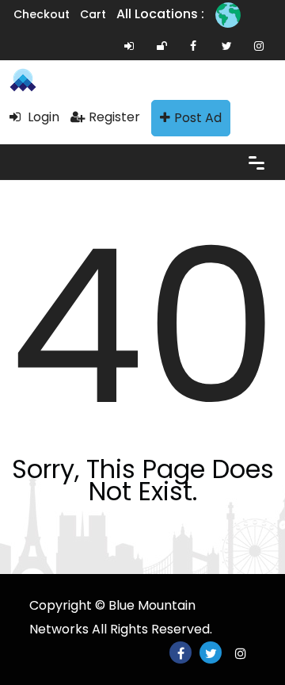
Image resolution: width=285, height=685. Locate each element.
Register (114, 117)
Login (42, 117)
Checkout (41, 14)
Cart (93, 14)
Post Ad (198, 118)
